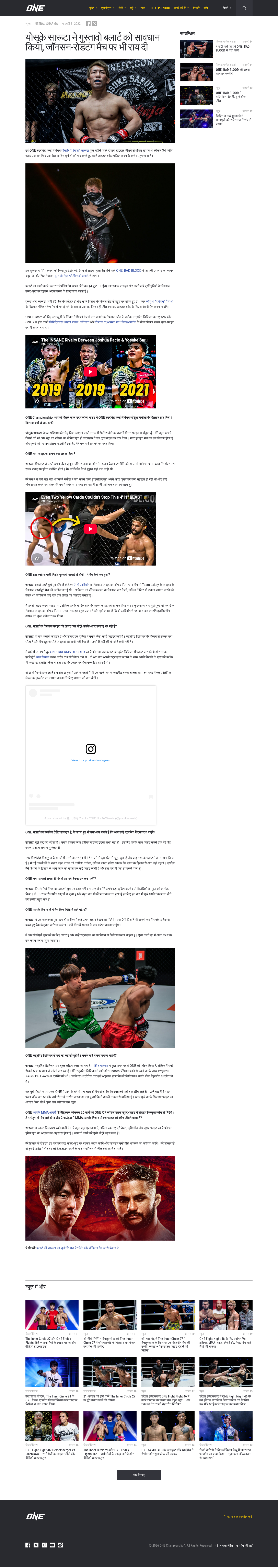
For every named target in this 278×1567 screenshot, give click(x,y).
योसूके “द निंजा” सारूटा (75, 150)
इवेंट (91, 8)
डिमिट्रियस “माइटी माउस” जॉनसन (69, 322)
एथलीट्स (106, 8)
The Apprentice (159, 8)
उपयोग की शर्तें (244, 1545)
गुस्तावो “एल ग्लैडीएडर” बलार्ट (71, 276)
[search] (244, 8)
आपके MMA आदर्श (44, 1112)
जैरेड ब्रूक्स (101, 1066)
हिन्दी (225, 8)
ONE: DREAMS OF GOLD (67, 652)
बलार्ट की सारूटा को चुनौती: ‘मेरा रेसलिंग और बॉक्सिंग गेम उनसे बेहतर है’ (77, 1248)
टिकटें (196, 8)
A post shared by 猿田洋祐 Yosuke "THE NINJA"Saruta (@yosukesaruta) (90, 818)
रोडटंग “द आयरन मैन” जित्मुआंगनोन (115, 322)
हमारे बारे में (180, 8)
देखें (121, 8)
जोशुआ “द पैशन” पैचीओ (159, 301)
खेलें (143, 8)
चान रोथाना (42, 657)
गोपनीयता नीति (224, 1545)
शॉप (206, 8)
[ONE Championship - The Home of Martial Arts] (35, 8)
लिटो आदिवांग (81, 585)
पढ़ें (131, 8)
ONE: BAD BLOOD (128, 270)
